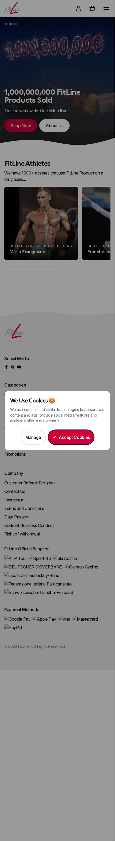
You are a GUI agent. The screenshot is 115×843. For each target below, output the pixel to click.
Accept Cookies (74, 437)
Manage (33, 437)
